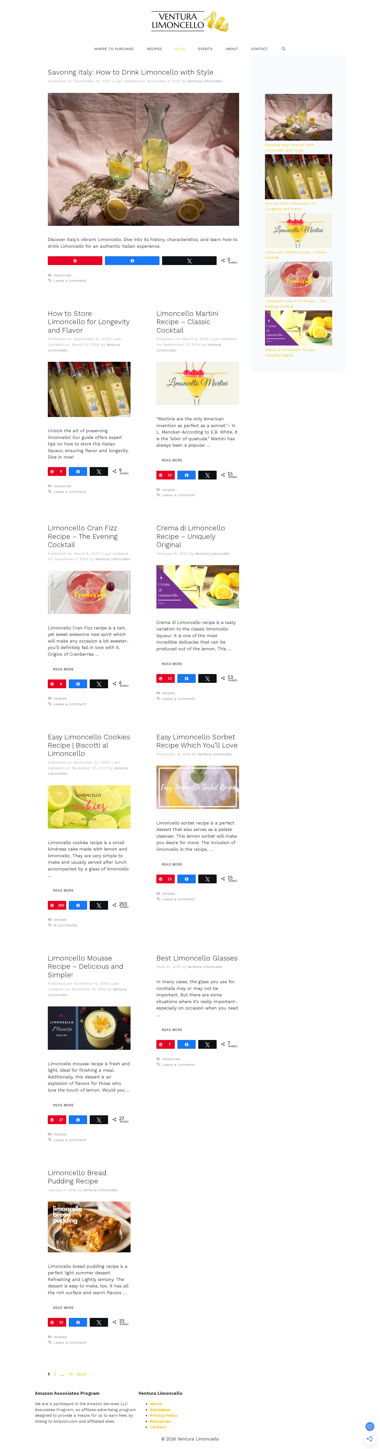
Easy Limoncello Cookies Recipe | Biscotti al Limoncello (89, 745)
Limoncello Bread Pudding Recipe (77, 1177)
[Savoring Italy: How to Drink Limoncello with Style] (298, 118)
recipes (168, 489)
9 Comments (65, 925)
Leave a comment (70, 280)
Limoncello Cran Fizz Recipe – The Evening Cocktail (83, 536)
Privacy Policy (163, 1415)
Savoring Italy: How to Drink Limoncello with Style (131, 72)
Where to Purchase (114, 49)
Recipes (154, 49)
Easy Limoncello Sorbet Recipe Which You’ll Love (197, 741)
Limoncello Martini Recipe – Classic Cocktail (187, 321)
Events (205, 49)
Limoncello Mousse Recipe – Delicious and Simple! (85, 966)
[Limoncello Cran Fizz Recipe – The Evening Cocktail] (298, 280)
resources (62, 275)
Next (85, 1374)
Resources (160, 1421)
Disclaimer (160, 1409)
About (232, 49)
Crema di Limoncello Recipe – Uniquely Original (190, 536)
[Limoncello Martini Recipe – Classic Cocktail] (298, 231)
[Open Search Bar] (283, 48)
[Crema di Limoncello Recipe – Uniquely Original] (298, 328)
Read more (172, 460)
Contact (259, 49)
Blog (180, 49)
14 (71, 1374)
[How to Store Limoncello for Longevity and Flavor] (298, 177)
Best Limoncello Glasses (197, 958)
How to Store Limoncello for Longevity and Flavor (89, 321)
